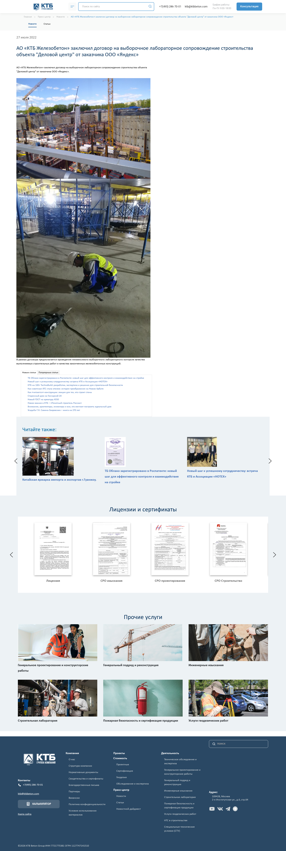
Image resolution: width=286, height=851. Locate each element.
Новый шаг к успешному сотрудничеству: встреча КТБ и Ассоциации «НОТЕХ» (67, 381)
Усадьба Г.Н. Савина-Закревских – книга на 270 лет (54, 410)
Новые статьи (29, 372)
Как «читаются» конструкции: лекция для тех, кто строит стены (60, 392)
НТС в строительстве (175, 820)
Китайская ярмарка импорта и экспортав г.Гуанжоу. (59, 480)
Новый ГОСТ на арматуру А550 (43, 399)
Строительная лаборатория (180, 797)
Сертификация (124, 771)
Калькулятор (41, 804)
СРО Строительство (228, 581)
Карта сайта (24, 814)
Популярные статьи (48, 372)
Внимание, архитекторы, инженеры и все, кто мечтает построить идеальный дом (69, 407)
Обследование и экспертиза (132, 783)
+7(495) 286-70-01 (170, 6)
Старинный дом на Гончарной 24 (45, 396)
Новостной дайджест (128, 809)
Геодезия (121, 777)
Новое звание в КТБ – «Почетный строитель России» (55, 403)
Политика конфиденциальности (87, 804)
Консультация (249, 6)
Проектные (122, 764)
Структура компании (80, 766)
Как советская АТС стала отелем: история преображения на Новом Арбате (66, 389)
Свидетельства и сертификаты (86, 778)
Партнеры (74, 791)
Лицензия (53, 581)
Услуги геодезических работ (180, 814)
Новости (32, 24)
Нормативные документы (83, 772)
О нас (72, 759)
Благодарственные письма (84, 785)
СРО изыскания (111, 581)
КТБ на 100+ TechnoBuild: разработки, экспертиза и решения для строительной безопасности (75, 385)
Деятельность (170, 753)
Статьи (47, 24)
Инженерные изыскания (178, 790)
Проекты (119, 753)
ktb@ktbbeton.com (196, 6)
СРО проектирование (170, 581)
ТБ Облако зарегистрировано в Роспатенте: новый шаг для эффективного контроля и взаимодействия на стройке (86, 378)
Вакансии (74, 798)
